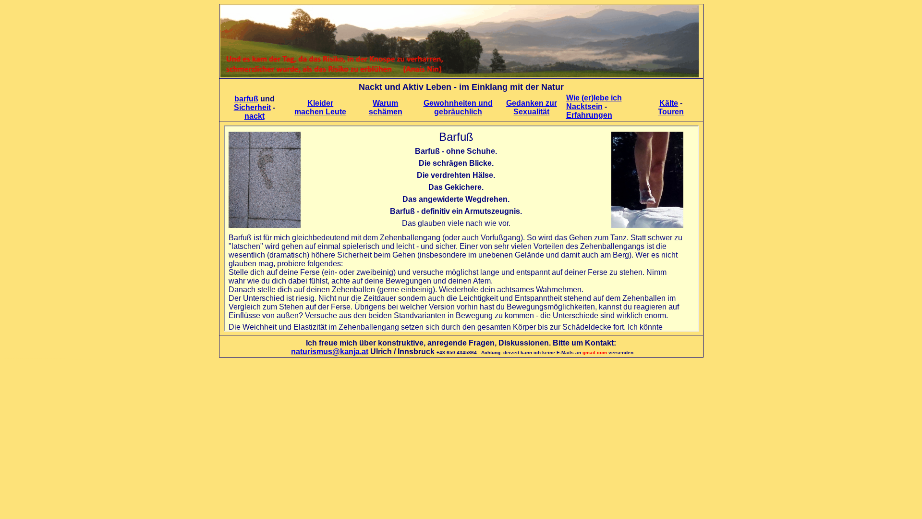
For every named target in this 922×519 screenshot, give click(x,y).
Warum (385, 103)
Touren (671, 112)
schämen (385, 112)
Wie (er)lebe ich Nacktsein (594, 102)
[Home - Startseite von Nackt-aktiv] (459, 75)
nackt (254, 116)
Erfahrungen (589, 115)
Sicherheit (252, 107)
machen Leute (320, 112)
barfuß (246, 99)
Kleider (320, 103)
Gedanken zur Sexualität (531, 107)
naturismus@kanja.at (329, 351)
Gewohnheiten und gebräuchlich (458, 107)
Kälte (668, 103)
